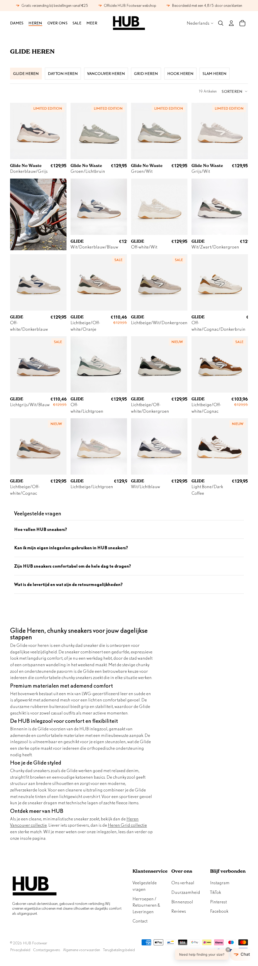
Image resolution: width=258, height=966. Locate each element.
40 (85, 305)
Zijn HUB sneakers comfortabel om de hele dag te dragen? (72, 566)
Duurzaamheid (185, 892)
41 (93, 229)
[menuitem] (91, 23)
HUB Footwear (35, 943)
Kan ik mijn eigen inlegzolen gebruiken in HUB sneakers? (71, 547)
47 (181, 290)
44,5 (102, 222)
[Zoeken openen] (220, 23)
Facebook (219, 911)
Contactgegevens (46, 950)
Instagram (220, 882)
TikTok (215, 892)
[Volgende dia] (63, 131)
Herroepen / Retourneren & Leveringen (146, 905)
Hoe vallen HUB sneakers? (40, 529)
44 (173, 153)
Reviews (178, 911)
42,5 (171, 387)
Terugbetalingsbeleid (119, 950)
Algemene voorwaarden (81, 950)
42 (222, 229)
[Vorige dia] (14, 131)
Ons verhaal (182, 882)
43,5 (82, 222)
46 (241, 222)
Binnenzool (182, 901)
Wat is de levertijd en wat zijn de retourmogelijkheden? (68, 584)
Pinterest (218, 901)
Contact (140, 920)
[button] (235, 91)
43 (52, 153)
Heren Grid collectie (127, 825)
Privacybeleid (20, 950)
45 (181, 153)
